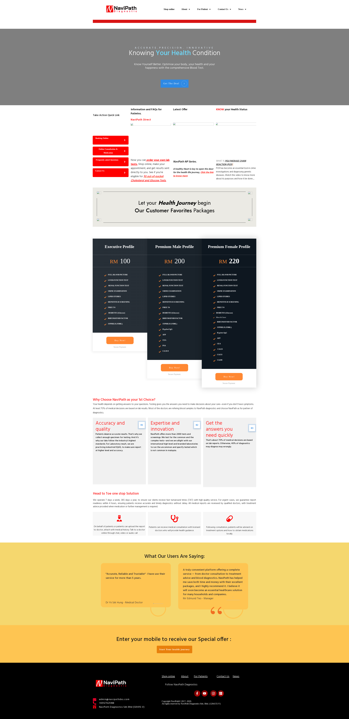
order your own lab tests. (150, 162)
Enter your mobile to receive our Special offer (173, 639)
